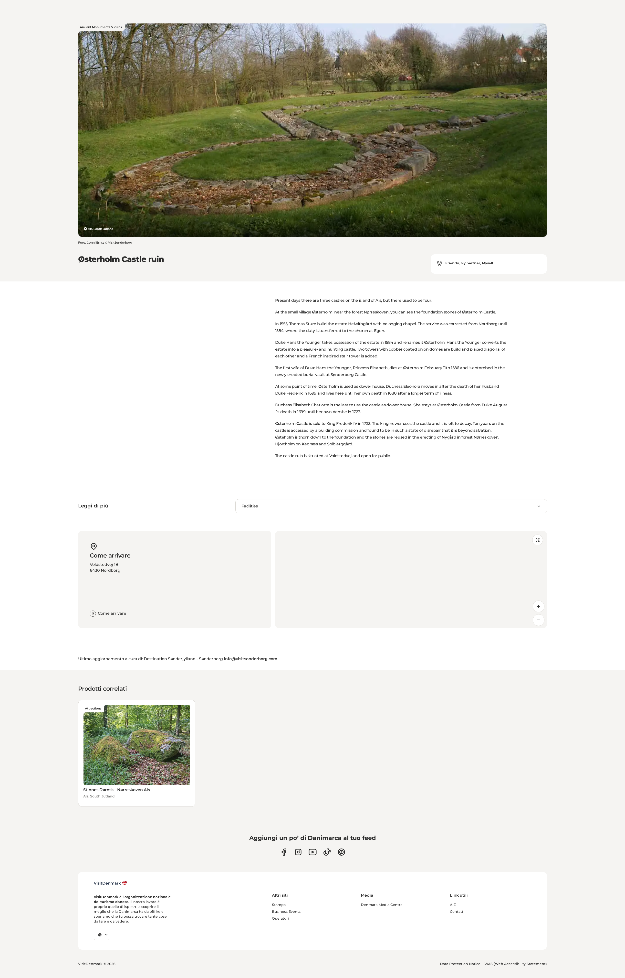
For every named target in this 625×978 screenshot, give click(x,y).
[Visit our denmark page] (284, 852)
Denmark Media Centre (382, 905)
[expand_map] (537, 540)
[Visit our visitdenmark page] (312, 852)
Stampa (279, 905)
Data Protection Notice (460, 964)
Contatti (457, 911)
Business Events (286, 911)
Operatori (280, 918)
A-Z (453, 905)
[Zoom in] (538, 606)
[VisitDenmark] (110, 883)
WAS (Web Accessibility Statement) (515, 964)
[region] (411, 579)
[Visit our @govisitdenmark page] (327, 852)
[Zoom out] (538, 620)
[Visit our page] (298, 852)
